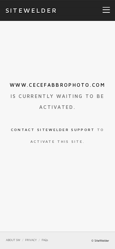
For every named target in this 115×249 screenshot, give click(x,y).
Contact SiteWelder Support (53, 129)
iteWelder (32, 10)
